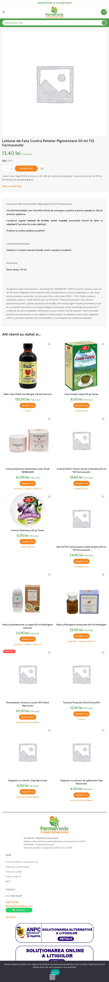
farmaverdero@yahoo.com (19, 906)
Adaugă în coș (26, 168)
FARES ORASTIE (81, 411)
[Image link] (54, 824)
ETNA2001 (81, 719)
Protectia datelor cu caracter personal (22, 862)
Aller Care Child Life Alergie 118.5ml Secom (28, 394)
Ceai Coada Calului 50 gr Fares (81, 394)
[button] (28, 405)
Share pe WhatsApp (12, 186)
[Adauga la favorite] (42, 169)
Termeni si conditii (14, 871)
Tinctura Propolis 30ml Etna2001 (81, 702)
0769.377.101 (12, 902)
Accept (55, 972)
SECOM (28, 411)
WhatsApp (20, 910)
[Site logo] (54, 12)
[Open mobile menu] (3, 12)
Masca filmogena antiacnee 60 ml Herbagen (81, 624)
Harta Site (10, 917)
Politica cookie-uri (13, 876)
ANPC (8, 881)
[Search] (104, 22)
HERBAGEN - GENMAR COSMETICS (27, 489)
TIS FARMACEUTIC (81, 489)
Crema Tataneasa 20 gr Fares (27, 530)
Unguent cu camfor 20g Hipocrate (27, 780)
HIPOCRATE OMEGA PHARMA (27, 722)
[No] (52, 977)
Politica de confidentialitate (18, 867)
